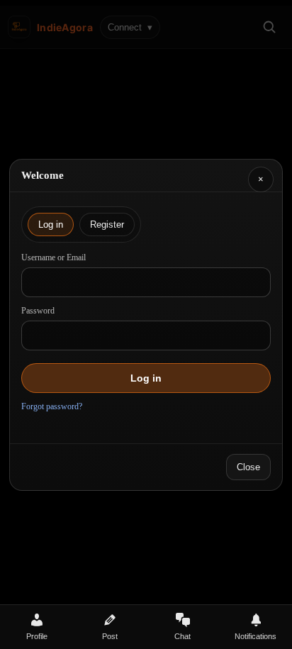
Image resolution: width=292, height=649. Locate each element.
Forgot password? (51, 406)
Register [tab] (107, 224)
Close (248, 467)
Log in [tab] (50, 224)
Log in (146, 378)
